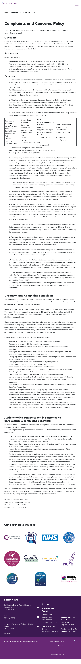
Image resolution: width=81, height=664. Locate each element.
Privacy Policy (54, 641)
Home (6, 12)
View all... (7, 633)
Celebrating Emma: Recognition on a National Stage (17, 607)
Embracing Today (10, 617)
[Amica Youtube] (52, 604)
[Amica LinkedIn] (48, 604)
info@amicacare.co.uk (50, 631)
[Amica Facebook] (42, 604)
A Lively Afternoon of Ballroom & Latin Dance (18, 626)
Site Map (61, 654)
